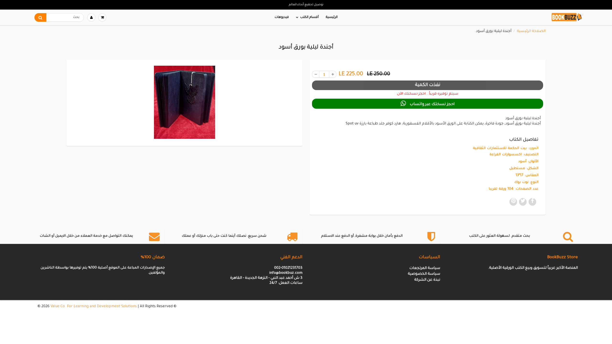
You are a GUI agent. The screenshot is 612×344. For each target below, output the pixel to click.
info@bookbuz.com (285, 273)
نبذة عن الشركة (427, 280)
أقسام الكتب (309, 17)
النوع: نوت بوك (526, 182)
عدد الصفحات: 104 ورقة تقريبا (513, 189)
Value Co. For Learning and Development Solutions (93, 307)
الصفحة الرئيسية (531, 31)
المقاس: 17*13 (527, 175)
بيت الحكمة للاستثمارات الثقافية (500, 148)
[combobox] (59, 17)
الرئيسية (332, 17)
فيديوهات (282, 17)
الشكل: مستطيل (523, 169)
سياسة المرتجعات (424, 268)
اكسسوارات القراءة (506, 155)
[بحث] (40, 17)
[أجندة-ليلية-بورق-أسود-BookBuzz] (184, 102)
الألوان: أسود (528, 162)
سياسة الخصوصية (424, 274)
